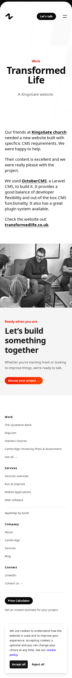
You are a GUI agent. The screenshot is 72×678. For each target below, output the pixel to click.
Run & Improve (15, 484)
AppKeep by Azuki (17, 513)
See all (11, 457)
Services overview (16, 476)
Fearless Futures (16, 441)
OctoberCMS (34, 181)
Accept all (18, 664)
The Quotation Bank (18, 425)
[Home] (9, 16)
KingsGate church (49, 132)
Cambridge (12, 540)
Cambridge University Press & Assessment (33, 449)
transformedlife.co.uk (26, 224)
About (9, 532)
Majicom (10, 433)
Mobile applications (18, 492)
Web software (14, 500)
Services (10, 548)
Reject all (38, 664)
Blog (8, 556)
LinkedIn (10, 575)
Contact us (14, 583)
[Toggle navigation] (64, 16)
